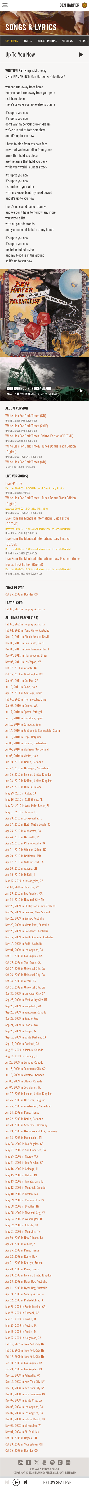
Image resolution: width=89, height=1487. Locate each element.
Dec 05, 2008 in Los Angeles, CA (24, 1407)
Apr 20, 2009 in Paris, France (22, 1269)
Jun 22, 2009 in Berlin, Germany (24, 1119)
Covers (27, 41)
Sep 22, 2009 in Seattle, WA (21, 1018)
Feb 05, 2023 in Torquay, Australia (25, 609)
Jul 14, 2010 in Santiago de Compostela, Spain (32, 730)
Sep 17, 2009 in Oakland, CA (22, 1044)
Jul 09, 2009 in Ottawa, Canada (23, 1081)
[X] (36, 1462)
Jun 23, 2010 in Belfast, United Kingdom (28, 781)
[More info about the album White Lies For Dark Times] (44, 313)
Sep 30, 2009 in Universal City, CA (25, 993)
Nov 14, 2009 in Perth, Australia (23, 943)
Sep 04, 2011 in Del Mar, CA (21, 680)
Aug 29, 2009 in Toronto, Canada (24, 1050)
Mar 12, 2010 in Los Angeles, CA (24, 881)
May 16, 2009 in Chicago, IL (21, 1169)
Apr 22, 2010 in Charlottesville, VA (25, 843)
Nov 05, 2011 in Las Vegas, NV (23, 662)
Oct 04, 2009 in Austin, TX (20, 981)
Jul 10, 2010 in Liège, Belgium (23, 737)
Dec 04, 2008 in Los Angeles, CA (24, 1413)
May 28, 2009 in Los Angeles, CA (24, 1144)
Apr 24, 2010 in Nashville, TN (22, 837)
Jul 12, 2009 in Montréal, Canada (24, 1075)
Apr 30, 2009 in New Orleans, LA (24, 1238)
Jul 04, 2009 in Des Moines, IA (23, 1087)
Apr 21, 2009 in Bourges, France (23, 1263)
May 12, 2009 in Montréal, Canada (25, 1187)
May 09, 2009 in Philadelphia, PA (24, 1200)
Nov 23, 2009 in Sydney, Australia (24, 918)
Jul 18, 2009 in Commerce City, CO (25, 1069)
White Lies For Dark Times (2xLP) (26, 426)
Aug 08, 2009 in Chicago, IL (21, 1056)
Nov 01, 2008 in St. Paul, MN (22, 1432)
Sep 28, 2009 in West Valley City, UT (26, 1000)
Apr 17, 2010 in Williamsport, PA (24, 862)
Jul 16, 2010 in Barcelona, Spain (24, 718)
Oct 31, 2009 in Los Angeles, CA (23, 956)
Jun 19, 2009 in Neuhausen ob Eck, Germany (31, 1131)
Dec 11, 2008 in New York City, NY (24, 1388)
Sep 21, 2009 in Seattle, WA (21, 1025)
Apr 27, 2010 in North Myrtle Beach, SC (28, 824)
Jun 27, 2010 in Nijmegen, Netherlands (28, 768)
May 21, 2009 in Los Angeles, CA (24, 1162)
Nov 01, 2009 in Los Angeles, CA (24, 950)
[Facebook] (28, 1462)
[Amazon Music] (68, 1462)
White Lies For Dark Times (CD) (25, 415)
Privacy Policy (50, 1468)
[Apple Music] (60, 1462)
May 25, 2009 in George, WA (21, 1156)
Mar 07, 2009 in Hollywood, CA (23, 1338)
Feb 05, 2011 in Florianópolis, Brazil (26, 699)
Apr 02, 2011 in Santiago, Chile (23, 693)
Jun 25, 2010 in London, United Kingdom (28, 774)
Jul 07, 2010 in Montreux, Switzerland (27, 749)
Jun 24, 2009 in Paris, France (22, 1112)
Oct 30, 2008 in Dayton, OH (21, 1438)
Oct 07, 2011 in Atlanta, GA (21, 668)
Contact (34, 1468)
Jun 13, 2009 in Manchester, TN (23, 1137)
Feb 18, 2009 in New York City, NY (24, 1344)
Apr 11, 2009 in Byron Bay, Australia (26, 1288)
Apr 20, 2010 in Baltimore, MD (23, 856)
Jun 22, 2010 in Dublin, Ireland (23, 787)
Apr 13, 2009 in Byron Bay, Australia (26, 1281)
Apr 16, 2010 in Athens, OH (21, 868)
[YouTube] (44, 1462)
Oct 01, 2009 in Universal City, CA (25, 987)
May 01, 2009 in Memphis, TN (22, 1231)
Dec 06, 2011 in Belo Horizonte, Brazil (27, 649)
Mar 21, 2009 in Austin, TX (20, 1319)
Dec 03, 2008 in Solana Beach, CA (25, 1419)
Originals (11, 41)
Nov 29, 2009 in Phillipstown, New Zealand (30, 906)
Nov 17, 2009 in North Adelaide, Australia (29, 937)
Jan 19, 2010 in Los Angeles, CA (23, 893)
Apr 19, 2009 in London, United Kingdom (28, 1275)
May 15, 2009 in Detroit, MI (21, 1175)
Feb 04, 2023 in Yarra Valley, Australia (27, 630)
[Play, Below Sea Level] (16, 1482)
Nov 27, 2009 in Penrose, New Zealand (27, 912)
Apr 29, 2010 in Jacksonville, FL (23, 818)
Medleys (67, 41)
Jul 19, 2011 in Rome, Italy (21, 687)
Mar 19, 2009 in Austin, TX (20, 1332)
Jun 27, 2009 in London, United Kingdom (28, 1094)
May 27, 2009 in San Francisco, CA (25, 1150)
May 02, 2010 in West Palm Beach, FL (27, 806)
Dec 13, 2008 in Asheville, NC (22, 1375)
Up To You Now (81, 54)
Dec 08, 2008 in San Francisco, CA (25, 1394)
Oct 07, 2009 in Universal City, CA (25, 968)
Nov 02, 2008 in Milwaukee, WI (23, 1425)
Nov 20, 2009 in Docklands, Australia (26, 931)
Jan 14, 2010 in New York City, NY (24, 899)
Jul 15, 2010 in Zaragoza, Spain (23, 724)
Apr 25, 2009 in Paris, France (22, 1250)
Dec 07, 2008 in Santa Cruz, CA (23, 1400)
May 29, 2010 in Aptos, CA (20, 793)
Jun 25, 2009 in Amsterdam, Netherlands (29, 1106)
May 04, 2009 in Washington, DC (24, 1219)
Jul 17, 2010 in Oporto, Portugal (23, 712)
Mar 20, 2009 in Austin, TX (20, 1325)
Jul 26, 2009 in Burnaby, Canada (24, 1062)
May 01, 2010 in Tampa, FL (21, 812)
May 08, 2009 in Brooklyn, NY (22, 1206)
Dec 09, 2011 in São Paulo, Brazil (24, 643)
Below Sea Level (58, 1482)
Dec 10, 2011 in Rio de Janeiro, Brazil (27, 637)
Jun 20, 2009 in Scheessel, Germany (26, 1125)
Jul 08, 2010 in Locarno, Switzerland (26, 743)
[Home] (73, 5)
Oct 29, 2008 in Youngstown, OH (24, 1444)
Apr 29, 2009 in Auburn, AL (21, 1244)
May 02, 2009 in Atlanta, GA (21, 1225)
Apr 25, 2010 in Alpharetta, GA (23, 831)
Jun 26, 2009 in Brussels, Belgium (25, 1100)
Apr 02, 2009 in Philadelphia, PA (24, 1300)
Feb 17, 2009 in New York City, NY (24, 1356)
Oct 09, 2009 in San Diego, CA (23, 962)
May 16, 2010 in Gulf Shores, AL (23, 799)
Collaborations (47, 41)
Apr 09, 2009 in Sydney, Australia (24, 1294)
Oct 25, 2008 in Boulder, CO (21, 594)
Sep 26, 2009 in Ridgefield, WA (23, 1006)
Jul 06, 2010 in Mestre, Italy (21, 756)
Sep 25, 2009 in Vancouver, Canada (25, 1012)
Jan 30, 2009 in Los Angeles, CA (23, 1363)
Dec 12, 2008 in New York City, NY (24, 1381)
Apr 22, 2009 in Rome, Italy (21, 1256)
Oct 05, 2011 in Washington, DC (24, 674)
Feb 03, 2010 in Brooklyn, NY (22, 887)
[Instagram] (20, 1462)
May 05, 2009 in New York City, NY (25, 1213)
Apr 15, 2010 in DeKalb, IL (20, 875)
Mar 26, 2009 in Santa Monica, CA (25, 1307)
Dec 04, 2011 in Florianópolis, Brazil (26, 655)
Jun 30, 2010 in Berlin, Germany (24, 762)
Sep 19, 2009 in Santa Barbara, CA (25, 1037)
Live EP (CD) (13, 483)
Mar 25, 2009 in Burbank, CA (22, 1313)
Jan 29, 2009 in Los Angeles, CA (23, 1369)
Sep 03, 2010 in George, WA (21, 705)
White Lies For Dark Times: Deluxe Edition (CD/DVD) (39, 436)
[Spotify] (52, 1462)
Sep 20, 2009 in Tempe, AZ (20, 1031)
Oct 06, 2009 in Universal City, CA (25, 975)
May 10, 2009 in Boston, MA (21, 1194)
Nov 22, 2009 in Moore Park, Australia (27, 925)
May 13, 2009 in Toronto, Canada (24, 1181)
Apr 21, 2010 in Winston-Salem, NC (26, 850)
